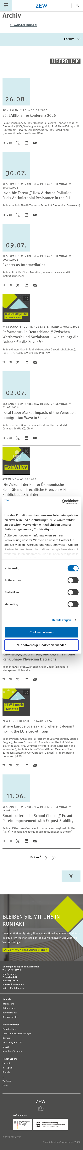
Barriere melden (10, 1017)
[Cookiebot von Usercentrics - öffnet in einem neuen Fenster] (62, 501)
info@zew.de (9, 974)
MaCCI (6, 1047)
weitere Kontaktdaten (13, 988)
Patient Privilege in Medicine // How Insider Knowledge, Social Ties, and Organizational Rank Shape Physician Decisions (39, 654)
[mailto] (35, 142)
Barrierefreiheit (10, 1013)
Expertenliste (9, 1029)
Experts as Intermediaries (24, 265)
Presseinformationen (13, 984)
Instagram (8, 1068)
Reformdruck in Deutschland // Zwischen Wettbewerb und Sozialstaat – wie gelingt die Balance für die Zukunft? (40, 337)
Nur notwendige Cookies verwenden (41, 645)
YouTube (7, 1081)
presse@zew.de (10, 981)
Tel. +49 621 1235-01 (12, 970)
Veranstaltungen (23, 25)
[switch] (73, 580)
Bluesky (6, 1072)
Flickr (5, 1086)
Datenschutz (9, 1008)
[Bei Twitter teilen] (18, 142)
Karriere (6, 1038)
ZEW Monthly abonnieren (28, 950)
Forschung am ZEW (12, 1042)
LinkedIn (7, 1063)
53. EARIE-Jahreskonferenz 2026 (29, 116)
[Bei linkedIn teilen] (26, 142)
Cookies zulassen (42, 632)
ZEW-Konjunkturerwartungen (17, 1034)
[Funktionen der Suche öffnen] (77, 5)
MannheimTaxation (12, 1051)
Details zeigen (61, 620)
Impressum (8, 1004)
